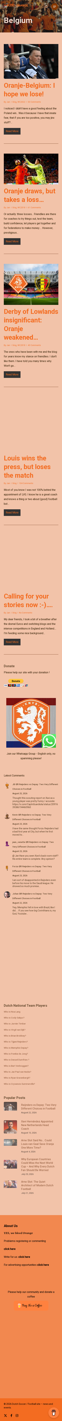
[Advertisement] (31, 961)
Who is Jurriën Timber (15, 1023)
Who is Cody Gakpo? (14, 1017)
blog (15, 101)
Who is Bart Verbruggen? (16, 1065)
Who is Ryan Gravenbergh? (17, 1077)
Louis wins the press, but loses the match (27, 466)
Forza (15, 866)
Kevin (15, 815)
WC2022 (21, 101)
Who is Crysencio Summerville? (19, 1084)
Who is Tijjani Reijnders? (16, 1041)
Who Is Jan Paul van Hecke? (17, 1071)
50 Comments (34, 101)
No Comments (25, 612)
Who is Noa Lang (12, 1011)
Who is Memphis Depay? (16, 1047)
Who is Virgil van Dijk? (14, 1029)
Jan (8, 101)
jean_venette (18, 842)
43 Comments (34, 345)
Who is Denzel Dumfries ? (16, 1059)
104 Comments (26, 483)
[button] (54, 6)
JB (13, 784)
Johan (15, 893)
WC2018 (21, 207)
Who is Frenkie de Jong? (16, 1053)
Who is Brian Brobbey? (15, 1035)
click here (10, 1249)
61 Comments (34, 207)
